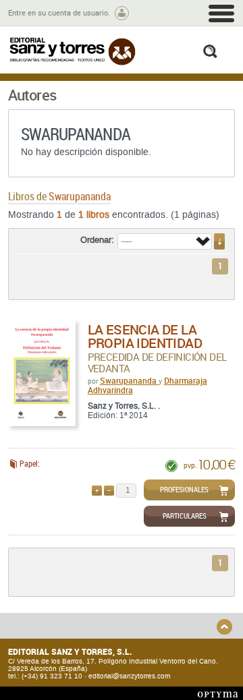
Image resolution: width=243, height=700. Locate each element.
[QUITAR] (109, 491)
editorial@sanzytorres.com (129, 676)
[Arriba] (224, 627)
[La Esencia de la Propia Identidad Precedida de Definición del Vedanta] (42, 373)
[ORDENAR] (219, 241)
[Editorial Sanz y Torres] (72, 51)
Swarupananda (129, 380)
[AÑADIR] (97, 491)
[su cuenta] (122, 13)
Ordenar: (97, 240)
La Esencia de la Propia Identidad (145, 336)
